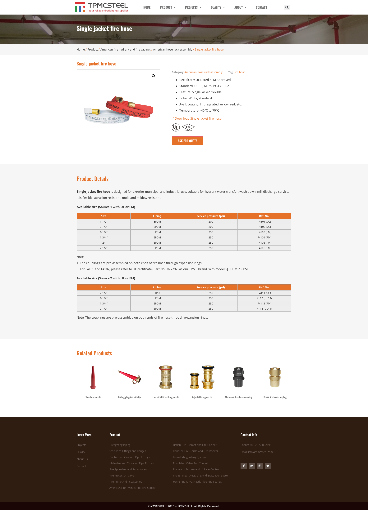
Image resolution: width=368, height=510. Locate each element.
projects (191, 7)
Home (81, 49)
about (238, 7)
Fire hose (239, 72)
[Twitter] (268, 466)
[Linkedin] (252, 466)
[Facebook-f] (244, 466)
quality (216, 7)
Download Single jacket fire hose (198, 118)
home (146, 7)
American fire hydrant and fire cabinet (125, 49)
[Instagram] (260, 466)
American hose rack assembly (172, 49)
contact (261, 7)
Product (92, 49)
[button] (287, 7)
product (166, 7)
